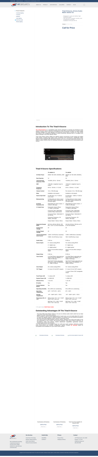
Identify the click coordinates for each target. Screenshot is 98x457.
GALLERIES (61, 4)
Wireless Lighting (19, 21)
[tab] (38, 120)
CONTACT (69, 4)
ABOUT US (38, 4)
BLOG (74, 4)
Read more (43, 426)
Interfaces (18, 16)
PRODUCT (45, 4)
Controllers (18, 14)
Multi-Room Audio (69, 24)
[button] (84, 5)
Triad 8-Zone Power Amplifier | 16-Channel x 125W (75, 422)
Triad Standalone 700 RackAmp (59, 421)
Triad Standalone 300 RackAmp (43, 421)
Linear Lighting (19, 18)
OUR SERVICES (53, 4)
